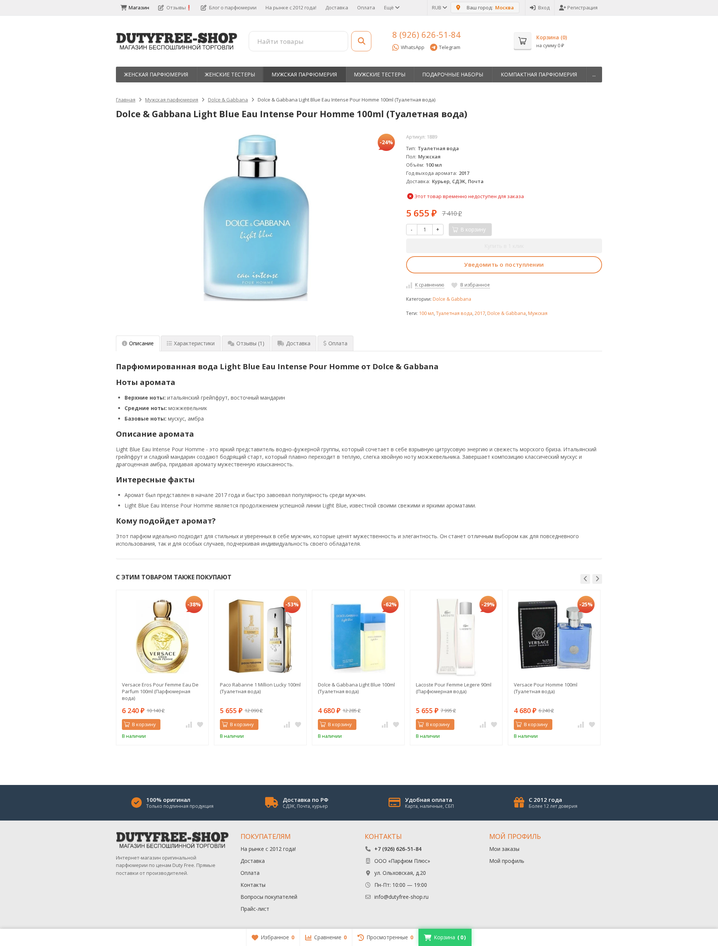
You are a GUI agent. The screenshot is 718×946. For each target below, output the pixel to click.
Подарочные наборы (452, 74)
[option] (162, 667)
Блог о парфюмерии (233, 7)
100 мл (426, 313)
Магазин (139, 7)
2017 (480, 313)
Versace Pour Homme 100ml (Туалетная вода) (545, 688)
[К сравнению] (188, 725)
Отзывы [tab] (250, 343)
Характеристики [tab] (194, 343)
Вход (544, 7)
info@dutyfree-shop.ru (401, 896)
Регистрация (582, 7)
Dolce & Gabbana (452, 299)
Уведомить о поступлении (504, 264)
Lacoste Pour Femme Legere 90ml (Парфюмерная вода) (453, 688)
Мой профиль (506, 860)
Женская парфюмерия (156, 74)
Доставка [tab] (298, 343)
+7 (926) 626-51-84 (397, 848)
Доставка (336, 7)
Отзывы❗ (179, 7)
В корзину (144, 724)
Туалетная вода (454, 313)
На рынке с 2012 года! (291, 7)
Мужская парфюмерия (304, 74)
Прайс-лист (254, 908)
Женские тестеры (230, 74)
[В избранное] (200, 725)
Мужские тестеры (379, 74)
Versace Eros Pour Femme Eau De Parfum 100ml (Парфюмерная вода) (160, 691)
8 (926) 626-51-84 (426, 34)
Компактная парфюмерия (539, 74)
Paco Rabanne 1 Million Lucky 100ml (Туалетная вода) (260, 688)
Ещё (389, 7)
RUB (437, 7)
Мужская (537, 313)
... (594, 74)
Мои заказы (504, 848)
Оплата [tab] (337, 343)
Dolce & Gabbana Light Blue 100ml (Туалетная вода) (356, 688)
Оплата (366, 7)
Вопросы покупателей (268, 896)
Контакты (253, 884)
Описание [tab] (141, 343)
